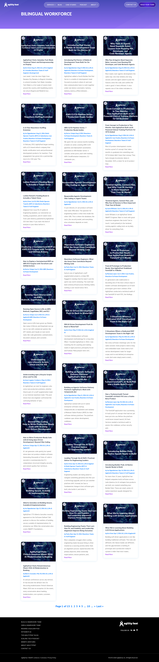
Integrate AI (26, 632)
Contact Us (131, 5)
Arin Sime (28, 68)
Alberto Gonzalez (30, 574)
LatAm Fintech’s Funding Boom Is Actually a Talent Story (36, 197)
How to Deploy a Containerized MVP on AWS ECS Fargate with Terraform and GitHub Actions (38, 263)
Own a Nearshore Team (30, 625)
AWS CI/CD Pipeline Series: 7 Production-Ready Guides (75, 129)
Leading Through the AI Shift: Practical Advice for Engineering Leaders (79, 459)
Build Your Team (147, 5)
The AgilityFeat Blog (29, 635)
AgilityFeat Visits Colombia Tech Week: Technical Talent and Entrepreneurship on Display (38, 62)
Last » (99, 606)
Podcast (83, 5)
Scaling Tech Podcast (30, 638)
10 (88, 606)
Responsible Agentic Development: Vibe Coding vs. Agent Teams (78, 197)
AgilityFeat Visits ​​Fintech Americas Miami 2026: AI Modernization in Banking (36, 568)
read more (27, 94)
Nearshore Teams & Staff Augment (34, 141)
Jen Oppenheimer (30, 133)
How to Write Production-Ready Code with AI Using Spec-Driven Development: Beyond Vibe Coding (37, 439)
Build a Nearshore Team (31, 622)
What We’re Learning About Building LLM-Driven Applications (119, 529)
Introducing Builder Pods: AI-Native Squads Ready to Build (119, 466)
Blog (60, 5)
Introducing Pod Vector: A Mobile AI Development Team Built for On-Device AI (77, 62)
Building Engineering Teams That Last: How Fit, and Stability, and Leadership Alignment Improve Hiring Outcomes (79, 528)
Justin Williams (112, 209)
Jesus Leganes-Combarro (33, 380)
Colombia (28, 70)
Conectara (43, 658)
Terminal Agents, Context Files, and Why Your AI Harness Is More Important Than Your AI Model (120, 203)
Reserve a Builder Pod (30, 629)
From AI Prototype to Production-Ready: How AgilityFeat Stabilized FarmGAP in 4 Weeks (118, 268)
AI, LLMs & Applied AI (128, 533)
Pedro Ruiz (69, 267)
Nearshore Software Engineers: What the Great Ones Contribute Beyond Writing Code (78, 261)
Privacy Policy (52, 658)
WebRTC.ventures (28, 642)
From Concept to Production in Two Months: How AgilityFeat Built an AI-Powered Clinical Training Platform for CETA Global (120, 128)
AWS (44, 269)
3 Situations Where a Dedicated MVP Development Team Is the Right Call (119, 332)
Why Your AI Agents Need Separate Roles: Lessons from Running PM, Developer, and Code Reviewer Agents (120, 62)
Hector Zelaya (29, 269)
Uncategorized (34, 73)
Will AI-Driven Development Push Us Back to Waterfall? (78, 325)
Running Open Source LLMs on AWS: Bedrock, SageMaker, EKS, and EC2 (37, 310)
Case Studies (71, 5)
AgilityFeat (24, 658)
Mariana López (112, 274)
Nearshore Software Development (40, 138)
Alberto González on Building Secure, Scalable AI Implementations (37, 504)
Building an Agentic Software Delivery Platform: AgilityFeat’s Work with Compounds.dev (79, 389)
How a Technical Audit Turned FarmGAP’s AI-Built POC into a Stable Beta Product (119, 396)
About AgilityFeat (28, 645)
